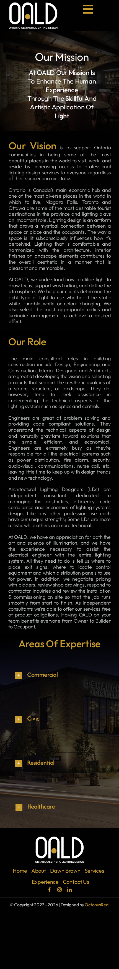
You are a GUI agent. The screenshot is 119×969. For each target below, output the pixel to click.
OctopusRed (96, 904)
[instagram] (59, 889)
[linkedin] (69, 889)
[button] (59, 675)
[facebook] (49, 889)
